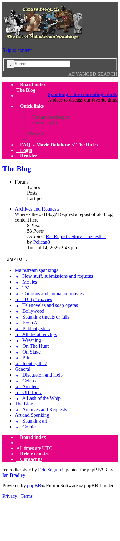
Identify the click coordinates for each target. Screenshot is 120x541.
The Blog (16, 169)
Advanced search (93, 74)
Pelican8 (41, 242)
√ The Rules (85, 144)
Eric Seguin (49, 469)
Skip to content (17, 50)
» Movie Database (51, 144)
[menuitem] (18, 95)
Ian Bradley (13, 475)
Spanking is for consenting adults (82, 94)
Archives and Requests (37, 208)
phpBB (34, 485)
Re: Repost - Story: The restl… (76, 236)
